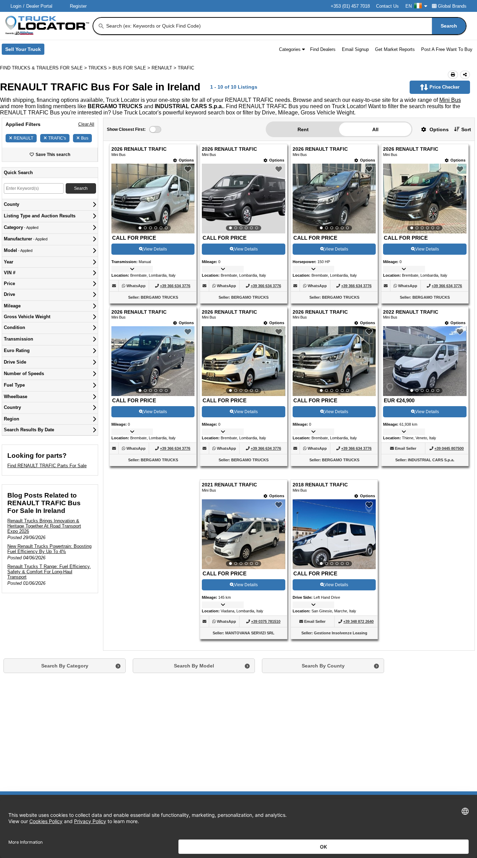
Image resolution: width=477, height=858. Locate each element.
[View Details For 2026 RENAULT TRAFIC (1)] (153, 198)
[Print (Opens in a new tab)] (453, 74)
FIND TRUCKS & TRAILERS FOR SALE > (44, 67)
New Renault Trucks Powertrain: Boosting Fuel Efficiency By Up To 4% (49, 549)
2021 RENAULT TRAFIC (229, 484)
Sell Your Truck (24, 50)
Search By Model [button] (194, 666)
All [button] (375, 129)
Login (15, 6)
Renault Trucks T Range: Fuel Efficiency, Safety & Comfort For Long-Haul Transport (49, 572)
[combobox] (285, 26)
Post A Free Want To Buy (446, 49)
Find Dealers (323, 49)
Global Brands (452, 6)
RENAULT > (165, 67)
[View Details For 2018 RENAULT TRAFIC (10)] (334, 534)
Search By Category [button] (64, 666)
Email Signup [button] (355, 49)
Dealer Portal (39, 6)
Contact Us (387, 6)
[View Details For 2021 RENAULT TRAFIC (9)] (243, 534)
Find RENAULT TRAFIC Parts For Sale (47, 465)
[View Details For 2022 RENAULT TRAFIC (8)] (424, 361)
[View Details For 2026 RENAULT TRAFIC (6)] (243, 361)
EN (408, 6)
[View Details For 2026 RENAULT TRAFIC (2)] (243, 198)
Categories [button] (290, 49)
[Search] (101, 26)
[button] (432, 129)
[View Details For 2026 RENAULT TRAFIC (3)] (334, 198)
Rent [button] (303, 129)
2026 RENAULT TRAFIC (139, 149)
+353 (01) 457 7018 (350, 6)
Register (78, 6)
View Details (155, 249)
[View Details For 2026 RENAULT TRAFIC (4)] (424, 198)
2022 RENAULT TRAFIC (410, 312)
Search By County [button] (323, 666)
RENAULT (23, 138)
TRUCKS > (100, 67)
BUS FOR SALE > (132, 67)
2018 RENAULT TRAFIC (320, 484)
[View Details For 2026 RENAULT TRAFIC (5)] (153, 361)
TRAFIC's (57, 138)
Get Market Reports (395, 49)
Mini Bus (450, 100)
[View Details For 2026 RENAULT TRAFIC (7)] (334, 361)
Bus (84, 138)
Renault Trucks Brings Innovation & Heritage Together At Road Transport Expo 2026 (44, 526)
